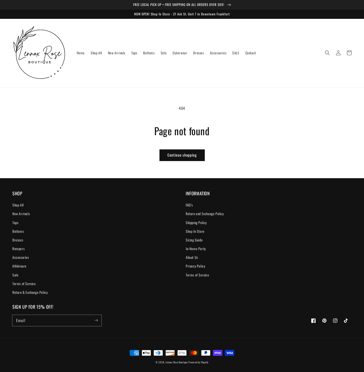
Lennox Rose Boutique (177, 362)
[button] (327, 52)
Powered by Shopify (198, 362)
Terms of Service (24, 283)
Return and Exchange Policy (205, 213)
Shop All (18, 204)
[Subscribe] (96, 320)
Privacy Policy (195, 266)
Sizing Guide (194, 239)
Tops (15, 222)
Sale (15, 274)
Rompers (18, 248)
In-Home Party (196, 248)
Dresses (17, 239)
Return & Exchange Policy (30, 292)
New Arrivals (21, 213)
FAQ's (189, 204)
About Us (192, 257)
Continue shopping (182, 155)
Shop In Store (195, 231)
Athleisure (19, 266)
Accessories (20, 257)
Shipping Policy (196, 222)
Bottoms (18, 231)
